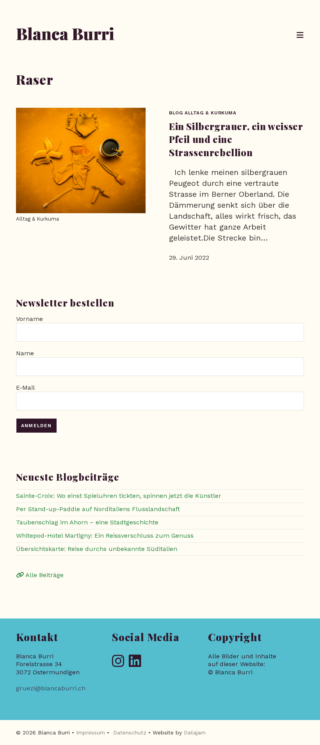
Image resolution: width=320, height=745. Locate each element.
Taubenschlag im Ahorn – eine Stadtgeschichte (87, 522)
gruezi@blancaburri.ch (50, 688)
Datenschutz (129, 732)
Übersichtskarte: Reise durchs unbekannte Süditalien (96, 549)
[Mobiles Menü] (300, 35)
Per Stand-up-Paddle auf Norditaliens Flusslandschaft (98, 509)
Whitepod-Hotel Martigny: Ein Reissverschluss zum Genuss (105, 535)
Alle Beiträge (44, 575)
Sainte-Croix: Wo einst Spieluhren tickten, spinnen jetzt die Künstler (118, 495)
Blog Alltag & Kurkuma (202, 113)
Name (25, 353)
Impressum (90, 732)
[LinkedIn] (135, 661)
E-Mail (25, 387)
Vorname (29, 319)
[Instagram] (118, 661)
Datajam (195, 732)
